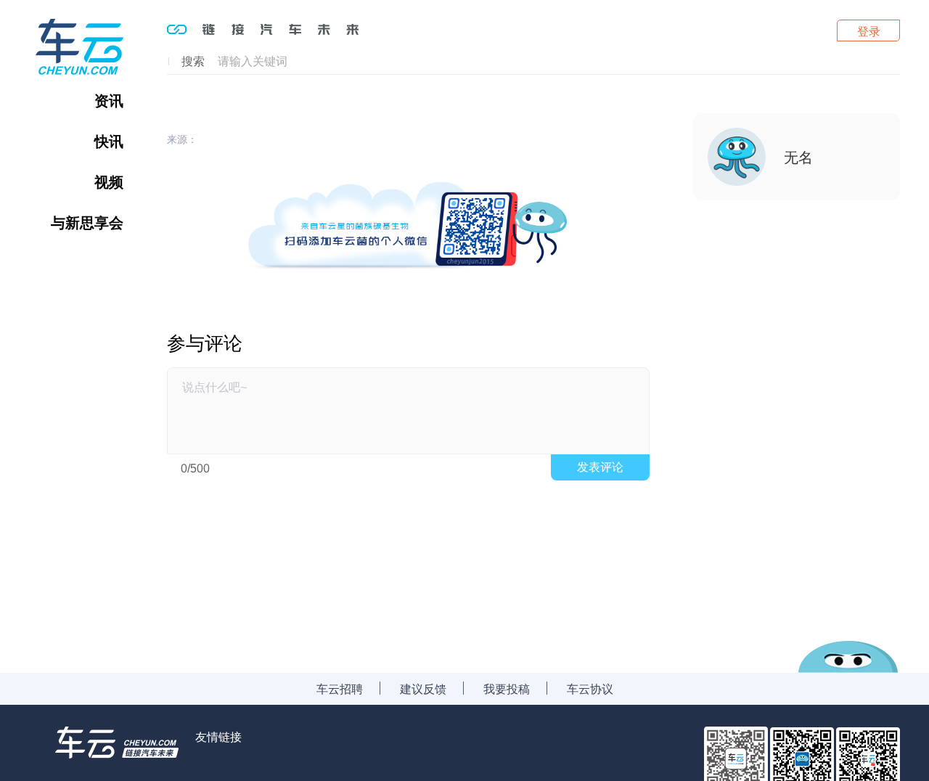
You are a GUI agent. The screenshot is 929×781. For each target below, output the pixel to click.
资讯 (108, 100)
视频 (108, 181)
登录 (868, 31)
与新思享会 (87, 222)
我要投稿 (506, 688)
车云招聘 (339, 688)
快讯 (108, 140)
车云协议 (590, 688)
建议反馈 (423, 688)
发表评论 (600, 467)
